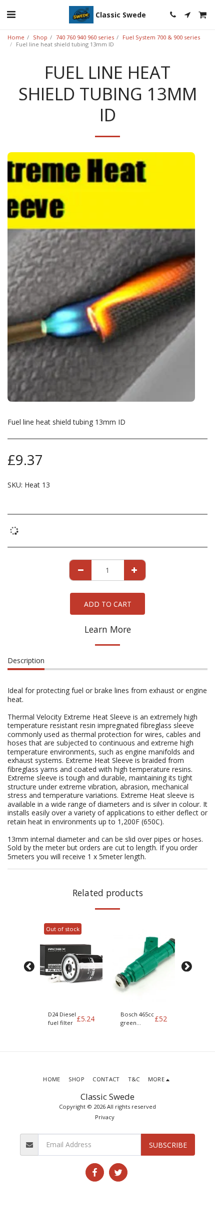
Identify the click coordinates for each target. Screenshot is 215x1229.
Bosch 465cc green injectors (137, 1018)
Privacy (104, 1117)
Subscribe (168, 1145)
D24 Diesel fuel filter (62, 1018)
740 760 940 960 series (85, 37)
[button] (11, 14)
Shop (40, 37)
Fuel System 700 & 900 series (161, 37)
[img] (71, 961)
